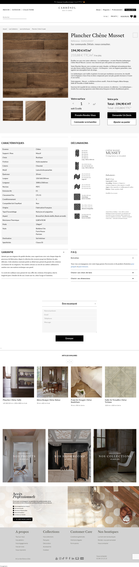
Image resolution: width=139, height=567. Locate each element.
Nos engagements (22, 543)
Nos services (20, 547)
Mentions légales (76, 540)
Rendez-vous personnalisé (107, 540)
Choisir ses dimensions (80, 278)
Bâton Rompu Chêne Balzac (49, 400)
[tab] (34, 252)
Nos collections (48, 537)
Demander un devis (121, 115)
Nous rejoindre (21, 550)
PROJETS (114, 16)
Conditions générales (77, 537)
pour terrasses (83, 267)
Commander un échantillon (85, 122)
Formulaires (74, 543)
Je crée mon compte (23, 519)
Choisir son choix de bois (81, 272)
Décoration (47, 543)
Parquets (46, 540)
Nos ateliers (20, 540)
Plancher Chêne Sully (12, 400)
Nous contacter (103, 543)
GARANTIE (7, 252)
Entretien (75, 258)
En (106, 16)
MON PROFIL (125, 16)
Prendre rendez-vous (85, 115)
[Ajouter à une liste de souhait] (135, 35)
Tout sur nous (20, 537)
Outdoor (46, 550)
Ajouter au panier (121, 122)
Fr (104, 16)
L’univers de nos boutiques (106, 537)
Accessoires (47, 547)
